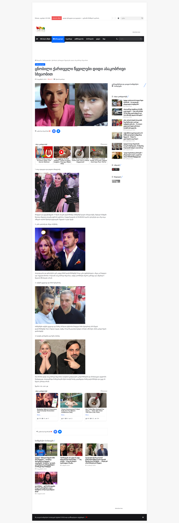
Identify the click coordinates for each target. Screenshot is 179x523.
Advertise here (136, 32)
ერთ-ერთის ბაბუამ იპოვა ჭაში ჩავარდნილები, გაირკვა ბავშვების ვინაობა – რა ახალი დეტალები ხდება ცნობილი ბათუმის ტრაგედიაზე (133, 124)
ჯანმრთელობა (79, 39)
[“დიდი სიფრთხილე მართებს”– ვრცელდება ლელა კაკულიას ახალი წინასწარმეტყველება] (117, 155)
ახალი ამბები (46, 39)
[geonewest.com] (40, 28)
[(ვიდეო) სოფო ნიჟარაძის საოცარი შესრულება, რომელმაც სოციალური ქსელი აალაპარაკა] (117, 146)
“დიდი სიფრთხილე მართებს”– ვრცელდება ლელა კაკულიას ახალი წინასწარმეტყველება (133, 155)
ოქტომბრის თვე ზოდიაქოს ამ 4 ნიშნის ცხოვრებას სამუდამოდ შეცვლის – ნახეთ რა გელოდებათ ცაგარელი (133, 136)
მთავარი (39, 60)
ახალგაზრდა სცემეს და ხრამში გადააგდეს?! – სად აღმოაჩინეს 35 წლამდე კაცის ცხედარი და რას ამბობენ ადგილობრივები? (133, 112)
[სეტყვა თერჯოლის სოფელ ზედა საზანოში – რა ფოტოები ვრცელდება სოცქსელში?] (117, 102)
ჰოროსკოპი (90, 39)
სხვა (104, 39)
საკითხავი (69, 39)
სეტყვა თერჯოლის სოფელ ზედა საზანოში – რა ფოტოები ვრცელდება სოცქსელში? (133, 102)
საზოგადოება (58, 39)
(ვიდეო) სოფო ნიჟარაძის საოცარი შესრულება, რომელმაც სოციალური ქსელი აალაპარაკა (134, 146)
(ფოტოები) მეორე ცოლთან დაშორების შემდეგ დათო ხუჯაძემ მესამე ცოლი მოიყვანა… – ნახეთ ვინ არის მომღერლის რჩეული (96, 483)
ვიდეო (98, 39)
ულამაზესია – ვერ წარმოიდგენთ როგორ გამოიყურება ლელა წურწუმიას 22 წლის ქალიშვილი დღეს (45, 512)
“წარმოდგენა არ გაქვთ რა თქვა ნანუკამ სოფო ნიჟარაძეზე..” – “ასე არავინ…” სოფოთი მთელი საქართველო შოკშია (70, 483)
